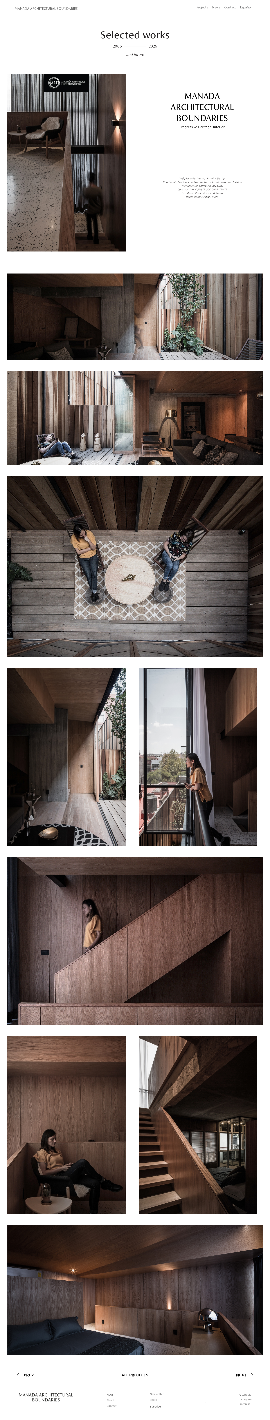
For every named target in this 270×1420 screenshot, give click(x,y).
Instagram (245, 1399)
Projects (202, 7)
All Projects (134, 1375)
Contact (230, 7)
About (110, 1400)
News (216, 7)
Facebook (245, 1394)
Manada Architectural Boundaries (46, 9)
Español (246, 7)
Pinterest (244, 1404)
